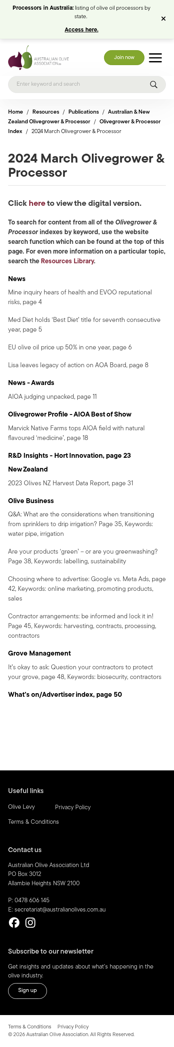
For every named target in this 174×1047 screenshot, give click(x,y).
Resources (45, 112)
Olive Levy (21, 807)
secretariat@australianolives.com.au (60, 910)
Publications (83, 112)
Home (15, 112)
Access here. (81, 30)
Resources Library (67, 261)
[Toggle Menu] (155, 57)
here (37, 204)
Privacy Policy (73, 808)
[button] (164, 19)
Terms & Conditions (33, 822)
